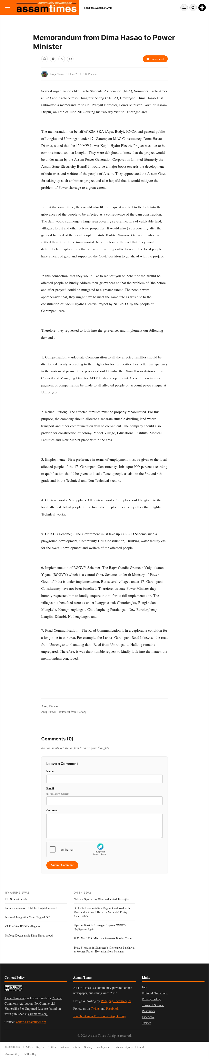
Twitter (95, 1008)
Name (49, 771)
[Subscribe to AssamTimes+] (202, 7)
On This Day (30, 1054)
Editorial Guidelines (155, 993)
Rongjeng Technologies (116, 1001)
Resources (148, 1011)
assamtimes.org (38, 1014)
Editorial (76, 1047)
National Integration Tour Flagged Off (27, 917)
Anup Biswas (57, 74)
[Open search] (193, 7)
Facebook (112, 1008)
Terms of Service (153, 1005)
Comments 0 (158, 59)
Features (118, 1047)
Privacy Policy (151, 999)
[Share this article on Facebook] (53, 59)
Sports (129, 1047)
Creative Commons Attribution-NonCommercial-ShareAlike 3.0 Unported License (33, 1003)
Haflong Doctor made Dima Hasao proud (29, 935)
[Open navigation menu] (7, 7)
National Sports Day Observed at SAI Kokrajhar (102, 899)
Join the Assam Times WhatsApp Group (99, 1016)
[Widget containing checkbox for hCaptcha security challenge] (77, 849)
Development (103, 1047)
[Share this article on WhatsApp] (44, 59)
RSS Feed (28, 1047)
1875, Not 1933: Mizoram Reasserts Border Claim (103, 938)
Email (58, 790)
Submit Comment (62, 865)
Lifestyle (140, 1047)
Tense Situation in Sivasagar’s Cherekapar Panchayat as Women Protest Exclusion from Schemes (104, 949)
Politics (52, 1047)
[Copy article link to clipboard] (70, 59)
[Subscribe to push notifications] (184, 7)
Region (40, 1047)
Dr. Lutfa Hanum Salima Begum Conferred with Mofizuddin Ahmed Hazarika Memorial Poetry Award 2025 (102, 912)
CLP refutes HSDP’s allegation (23, 926)
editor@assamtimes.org (31, 1022)
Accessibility (12, 1054)
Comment (52, 810)
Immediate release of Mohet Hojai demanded (31, 908)
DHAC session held (16, 899)
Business (64, 1047)
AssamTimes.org (15, 998)
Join (144, 987)
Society (88, 1047)
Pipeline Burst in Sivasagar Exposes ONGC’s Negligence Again (100, 927)
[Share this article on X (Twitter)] (61, 59)
